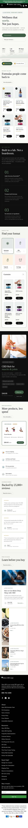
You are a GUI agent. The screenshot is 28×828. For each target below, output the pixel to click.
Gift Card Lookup (6, 773)
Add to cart (20, 442)
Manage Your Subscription (8, 765)
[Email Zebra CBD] (9, 698)
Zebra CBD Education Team (8, 707)
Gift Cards (4, 744)
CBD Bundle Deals (6, 747)
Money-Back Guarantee (7, 753)
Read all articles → (7, 565)
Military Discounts (6, 739)
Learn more (19, 396)
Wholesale (4, 776)
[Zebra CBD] (14, 6)
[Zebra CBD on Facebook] (2, 698)
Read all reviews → (7, 493)
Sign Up (14, 797)
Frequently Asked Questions (8, 733)
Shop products (7, 35)
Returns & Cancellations (7, 771)
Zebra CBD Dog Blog (7, 731)
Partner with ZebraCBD (7, 755)
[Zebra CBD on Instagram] (6, 698)
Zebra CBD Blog (5, 728)
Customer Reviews (6, 736)
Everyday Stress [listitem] (19, 63)
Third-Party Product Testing (8, 750)
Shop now (18, 392)
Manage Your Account (7, 762)
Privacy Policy (5, 715)
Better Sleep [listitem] (7, 63)
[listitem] (8, 246)
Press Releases (5, 718)
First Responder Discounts (8, 742)
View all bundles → (7, 417)
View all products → (8, 82)
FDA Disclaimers (6, 710)
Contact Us (4, 779)
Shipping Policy (5, 768)
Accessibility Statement (7, 721)
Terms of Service (6, 713)
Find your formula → (9, 39)
